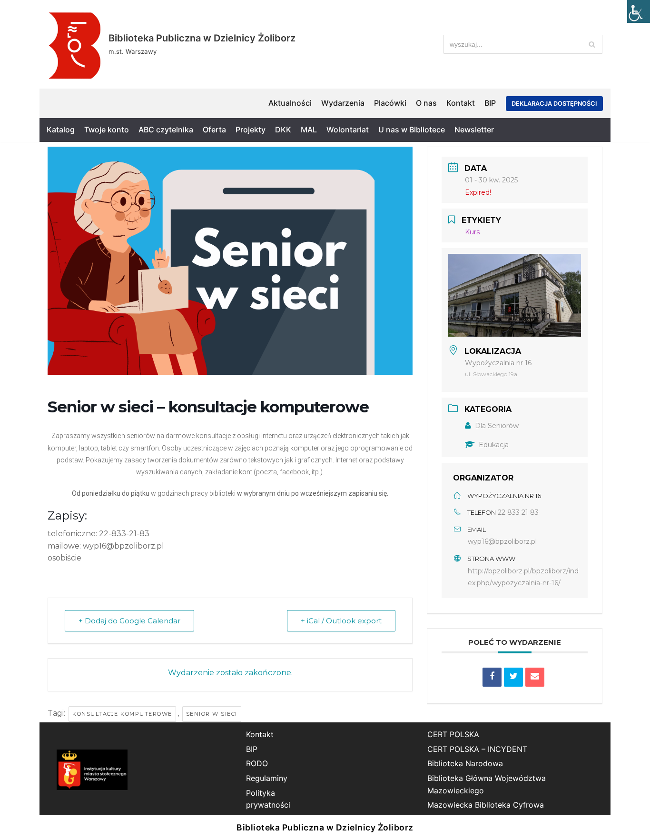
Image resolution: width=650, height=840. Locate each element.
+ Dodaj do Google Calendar (129, 620)
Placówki (390, 103)
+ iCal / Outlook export (341, 620)
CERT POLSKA (453, 734)
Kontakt (460, 103)
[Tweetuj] (513, 677)
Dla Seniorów (497, 425)
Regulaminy (266, 778)
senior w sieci (211, 713)
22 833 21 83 (518, 512)
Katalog (61, 129)
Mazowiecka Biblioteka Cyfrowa (485, 805)
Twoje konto (106, 129)
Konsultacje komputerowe (122, 713)
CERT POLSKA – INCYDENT (477, 749)
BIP (490, 103)
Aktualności (290, 103)
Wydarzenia (342, 103)
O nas (426, 103)
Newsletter (474, 129)
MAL (309, 129)
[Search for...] (522, 44)
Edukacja (494, 444)
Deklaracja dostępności (554, 103)
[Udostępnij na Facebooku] (492, 677)
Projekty (251, 129)
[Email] (534, 677)
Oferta (214, 129)
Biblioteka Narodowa (465, 763)
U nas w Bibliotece (411, 129)
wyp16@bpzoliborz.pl (502, 541)
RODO (257, 763)
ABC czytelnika (165, 129)
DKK (283, 129)
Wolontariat (347, 129)
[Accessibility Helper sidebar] (638, 11)
